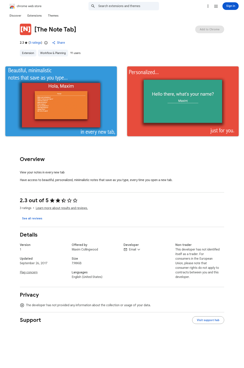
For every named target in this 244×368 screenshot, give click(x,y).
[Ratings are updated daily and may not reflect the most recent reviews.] (46, 43)
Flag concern (29, 272)
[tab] (15, 15)
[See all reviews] (32, 218)
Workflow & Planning (53, 53)
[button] (216, 6)
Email (132, 249)
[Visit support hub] (208, 320)
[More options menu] (208, 6)
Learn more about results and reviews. (62, 208)
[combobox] (128, 6)
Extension (28, 53)
